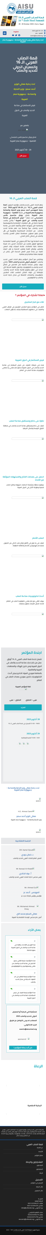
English (16, 31)
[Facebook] (19, 35)
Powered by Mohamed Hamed (23, 1231)
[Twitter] (16, 35)
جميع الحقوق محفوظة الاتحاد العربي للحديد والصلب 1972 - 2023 (23, 1230)
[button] (4, 33)
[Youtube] (13, 35)
